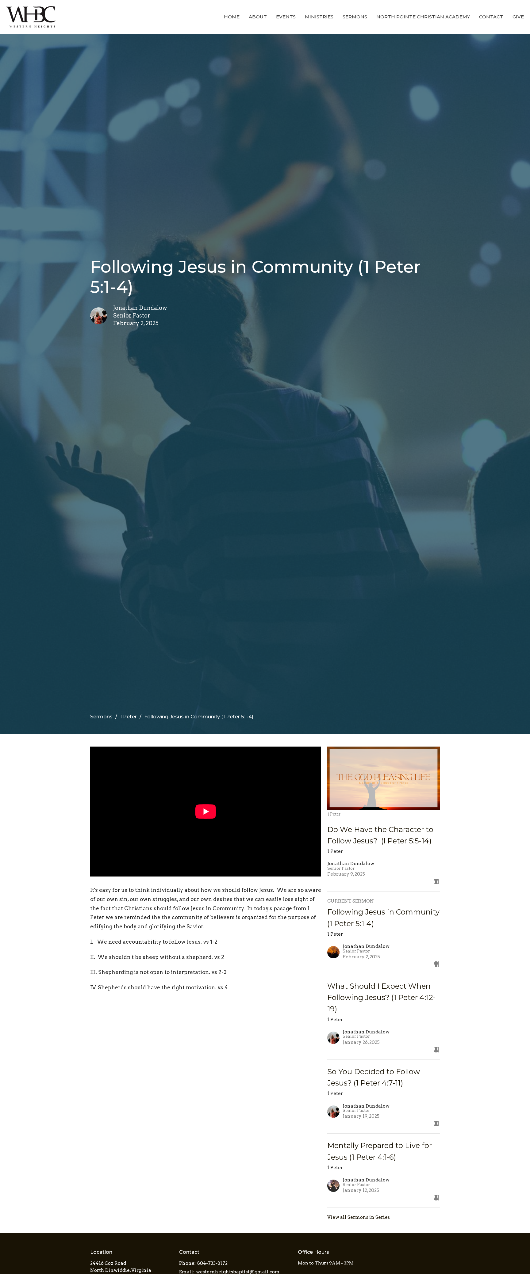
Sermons (355, 17)
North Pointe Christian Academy (423, 17)
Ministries (319, 17)
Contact (491, 17)
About (258, 17)
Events (286, 17)
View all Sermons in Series (358, 1217)
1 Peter (128, 717)
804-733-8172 (212, 1263)
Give (518, 17)
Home (232, 17)
